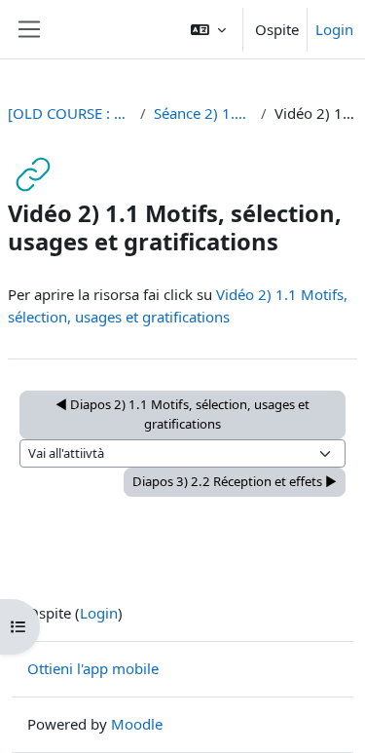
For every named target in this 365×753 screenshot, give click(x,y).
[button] (208, 29)
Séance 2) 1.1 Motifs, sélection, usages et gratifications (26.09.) (203, 113)
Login (334, 29)
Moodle (137, 724)
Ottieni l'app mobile (93, 668)
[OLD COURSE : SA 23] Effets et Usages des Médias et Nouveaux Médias (70, 113)
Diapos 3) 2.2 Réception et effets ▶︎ (234, 481)
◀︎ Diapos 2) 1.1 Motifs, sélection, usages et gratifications (182, 414)
